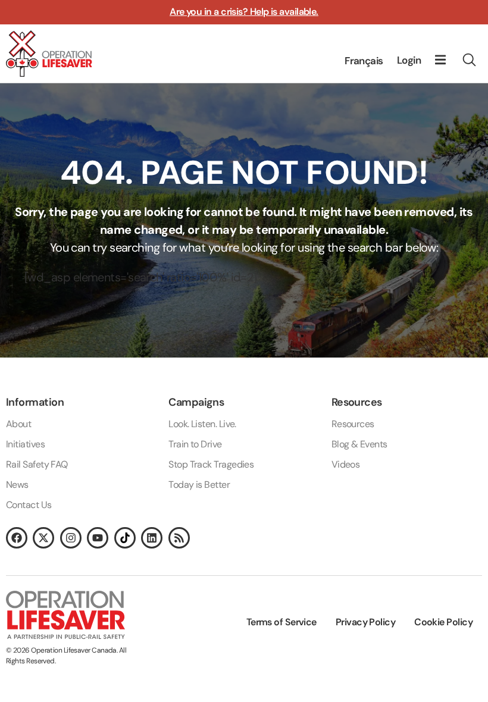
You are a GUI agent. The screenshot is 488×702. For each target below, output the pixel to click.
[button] (440, 59)
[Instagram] (71, 538)
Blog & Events (359, 444)
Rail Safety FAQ (37, 464)
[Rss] (179, 538)
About (18, 424)
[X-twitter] (43, 538)
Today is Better (199, 484)
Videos (345, 464)
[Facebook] (16, 538)
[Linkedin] (151, 538)
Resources (352, 424)
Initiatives (25, 444)
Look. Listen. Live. (202, 424)
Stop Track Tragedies (211, 464)
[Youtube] (97, 538)
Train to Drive (194, 444)
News (17, 484)
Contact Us (29, 505)
